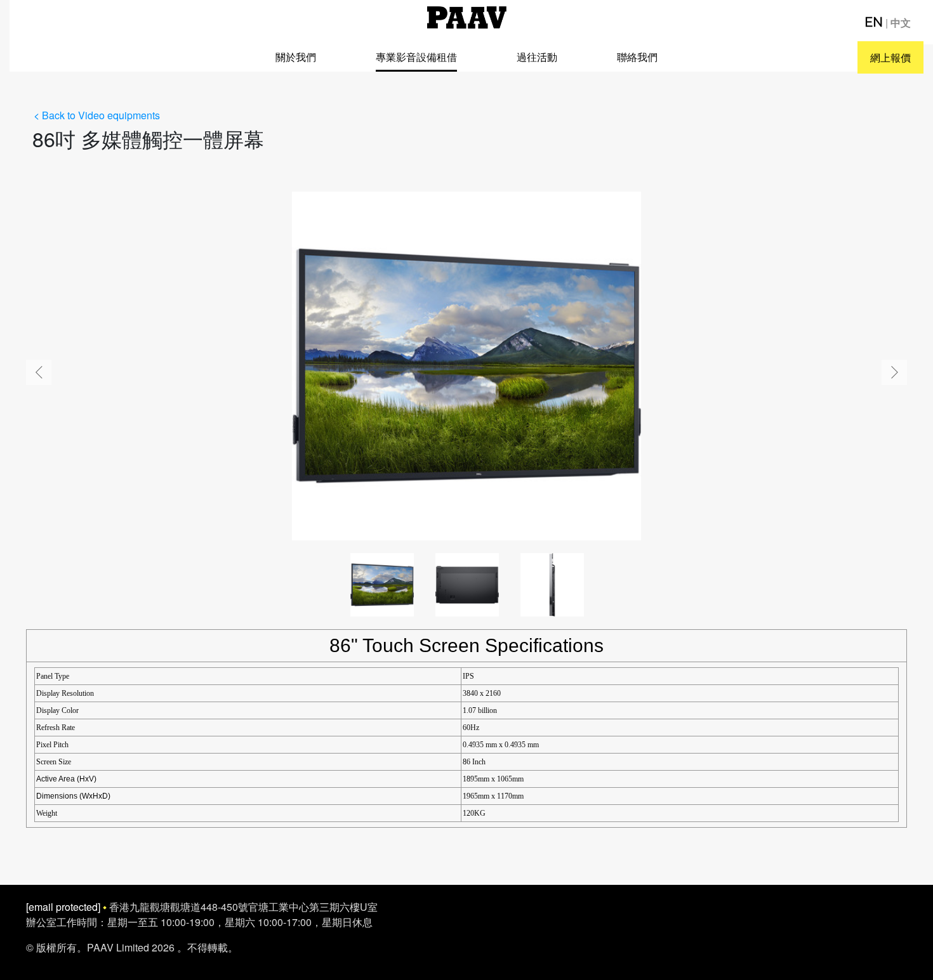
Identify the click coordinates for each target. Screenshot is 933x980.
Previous (38, 372)
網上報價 (890, 57)
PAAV (466, 17)
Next (894, 372)
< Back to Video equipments (97, 115)
